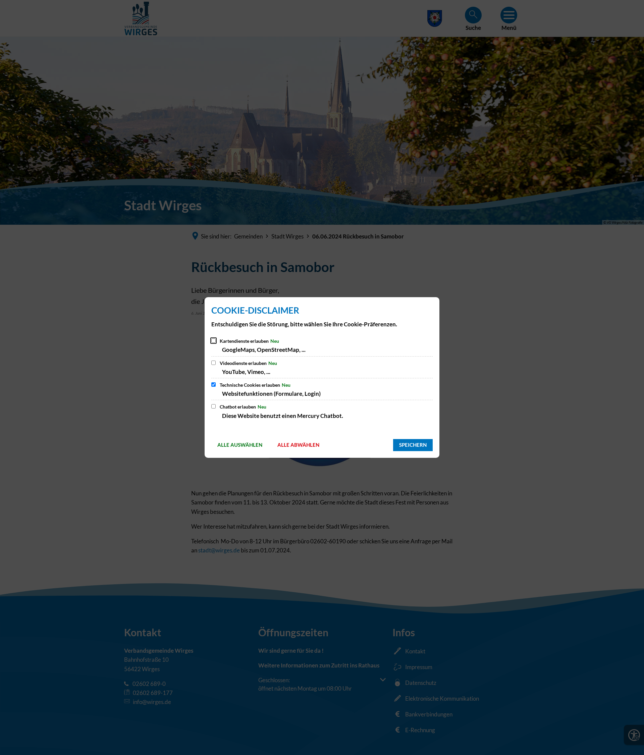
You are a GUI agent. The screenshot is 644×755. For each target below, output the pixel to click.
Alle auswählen (239, 445)
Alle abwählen (298, 445)
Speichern (413, 445)
